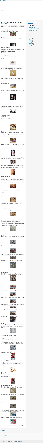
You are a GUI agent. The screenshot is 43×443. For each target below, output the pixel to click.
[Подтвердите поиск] (29, 23)
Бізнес (2, 5)
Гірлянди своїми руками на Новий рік (9, 245)
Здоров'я (30, 41)
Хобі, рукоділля (3, 23)
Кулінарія (30, 45)
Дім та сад (2, 15)
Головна (2, 3)
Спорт (2, 10)
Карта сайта (5, 437)
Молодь (30, 46)
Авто (1, 8)
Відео (29, 39)
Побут (2, 13)
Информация (30, 42)
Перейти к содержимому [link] (3, 0)
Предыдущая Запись (2, 430)
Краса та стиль (31, 44)
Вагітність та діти (31, 38)
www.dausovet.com (20, 441)
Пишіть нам (5, 435)
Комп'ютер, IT (30, 43)
